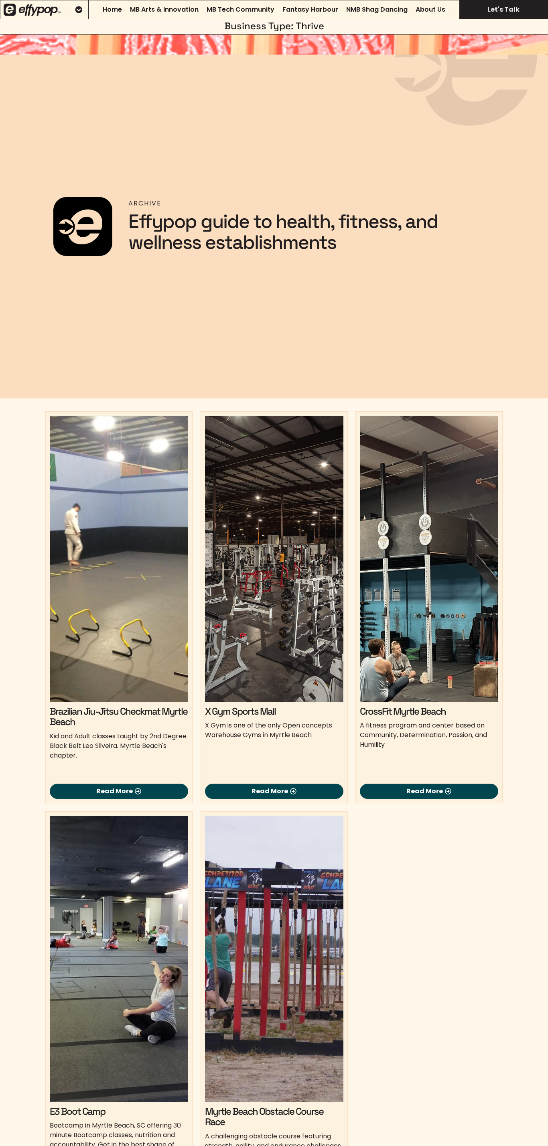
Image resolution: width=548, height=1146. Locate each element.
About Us (430, 9)
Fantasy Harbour (310, 9)
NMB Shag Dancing (377, 9)
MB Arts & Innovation (164, 9)
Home (112, 9)
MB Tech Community (240, 9)
